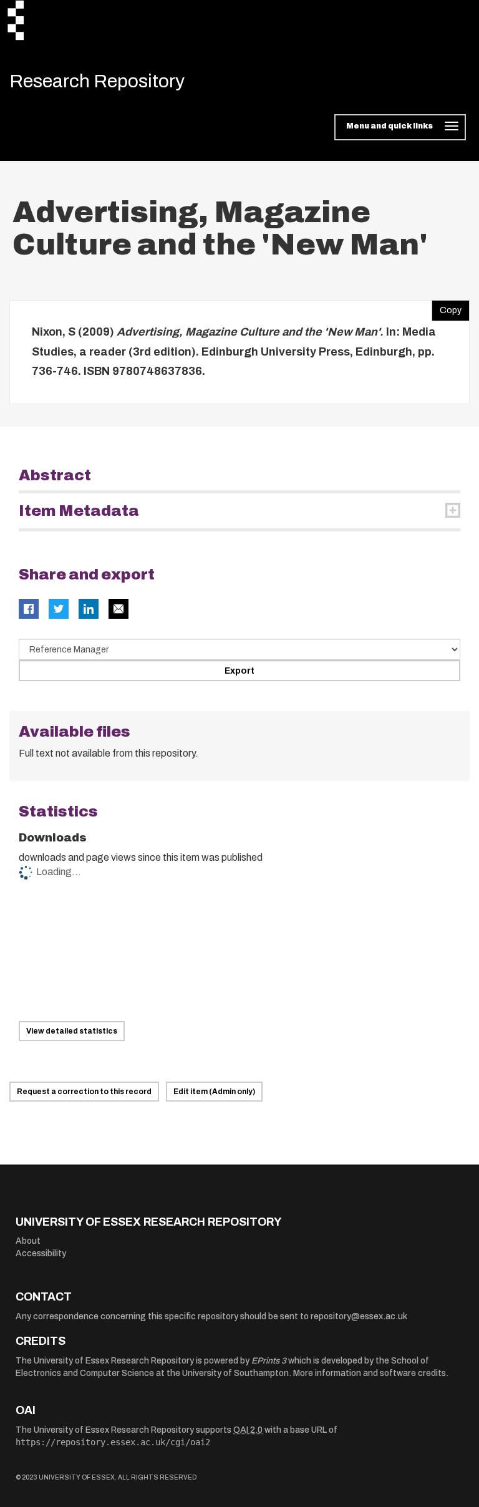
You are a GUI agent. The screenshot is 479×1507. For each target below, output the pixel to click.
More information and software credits (369, 1373)
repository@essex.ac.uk (359, 1316)
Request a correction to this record (84, 1091)
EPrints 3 (268, 1360)
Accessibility (41, 1253)
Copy (447, 307)
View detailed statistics (71, 1031)
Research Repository (97, 81)
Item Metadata (79, 511)
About (28, 1241)
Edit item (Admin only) (214, 1091)
